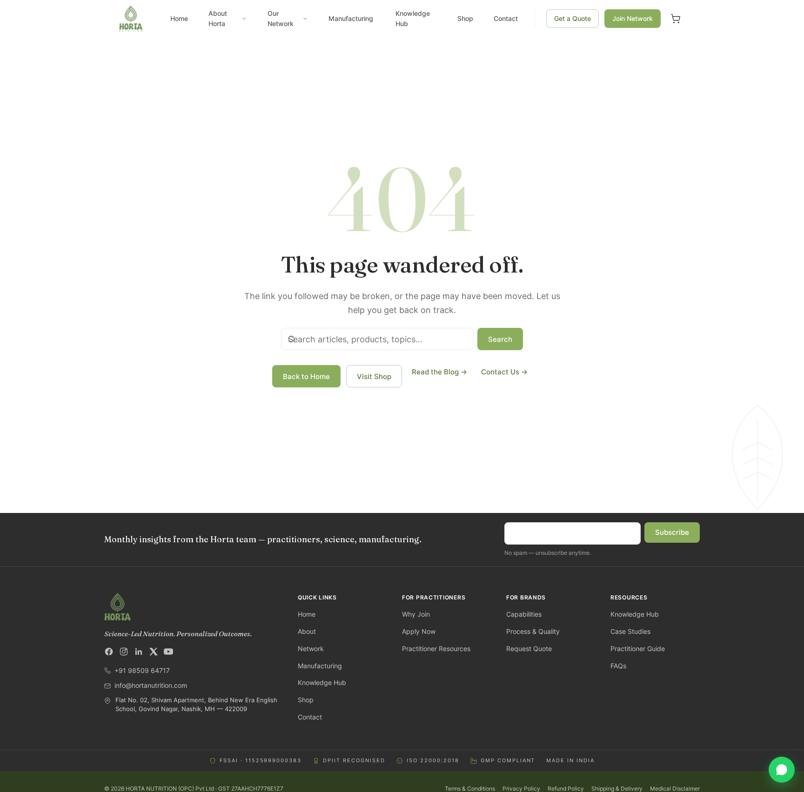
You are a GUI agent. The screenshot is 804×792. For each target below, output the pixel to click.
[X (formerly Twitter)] (153, 651)
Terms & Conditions (470, 788)
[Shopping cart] (675, 18)
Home (179, 18)
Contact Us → (504, 372)
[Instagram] (123, 651)
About (307, 631)
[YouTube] (168, 651)
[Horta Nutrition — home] (130, 19)
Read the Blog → (439, 372)
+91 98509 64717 (142, 670)
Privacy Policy (521, 788)
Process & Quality (533, 631)
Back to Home (306, 376)
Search (500, 339)
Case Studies (630, 631)
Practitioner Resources (436, 648)
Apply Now (419, 631)
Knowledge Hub (412, 18)
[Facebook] (109, 651)
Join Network (632, 18)
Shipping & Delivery (617, 788)
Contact (506, 18)
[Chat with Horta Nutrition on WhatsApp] (782, 770)
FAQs (618, 666)
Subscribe (672, 532)
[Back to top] (18, 773)
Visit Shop (374, 376)
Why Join (416, 614)
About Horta (217, 18)
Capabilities (524, 614)
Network (311, 648)
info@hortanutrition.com (150, 685)
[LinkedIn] (138, 651)
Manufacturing (350, 18)
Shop (465, 18)
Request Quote (529, 648)
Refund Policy (566, 788)
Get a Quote (572, 18)
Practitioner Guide (637, 648)
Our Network (281, 18)
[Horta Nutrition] (193, 608)
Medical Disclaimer (675, 788)
